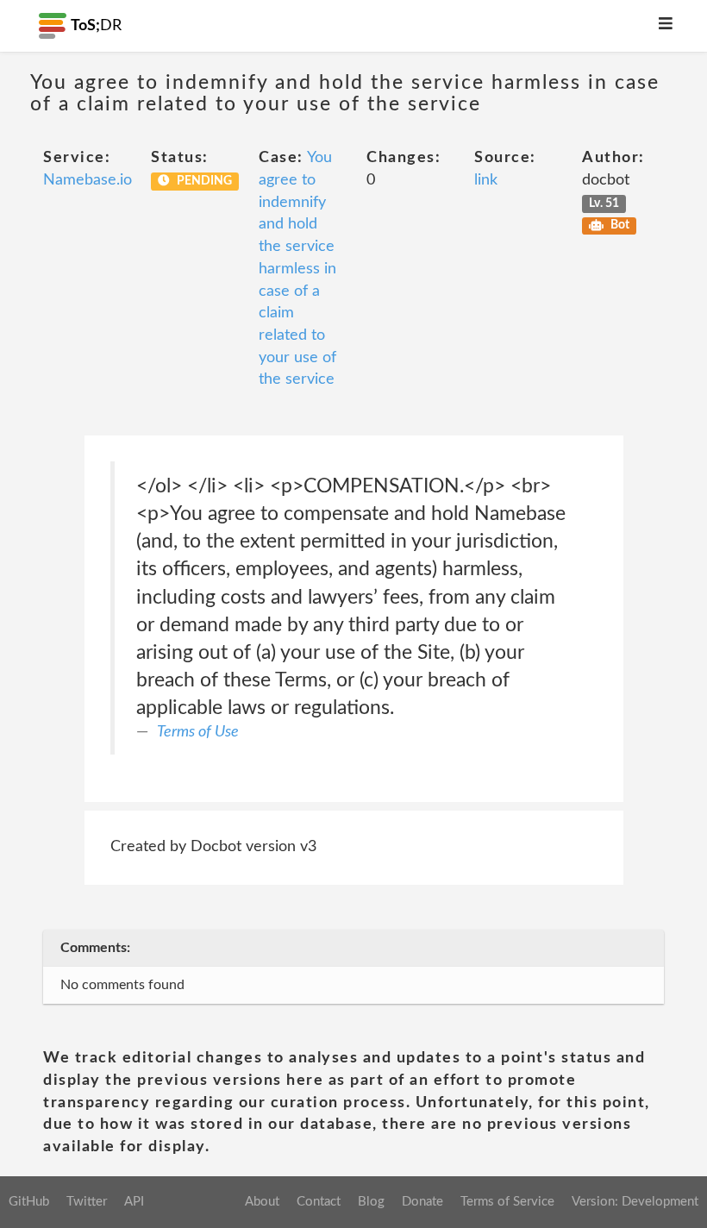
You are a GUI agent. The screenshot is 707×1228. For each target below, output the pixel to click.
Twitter (86, 1201)
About (262, 1201)
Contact (319, 1201)
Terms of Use (198, 732)
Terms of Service (507, 1201)
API (134, 1201)
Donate (422, 1201)
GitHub (29, 1201)
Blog (371, 1201)
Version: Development (635, 1201)
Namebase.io (87, 180)
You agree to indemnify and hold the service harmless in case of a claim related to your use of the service (297, 268)
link (485, 180)
